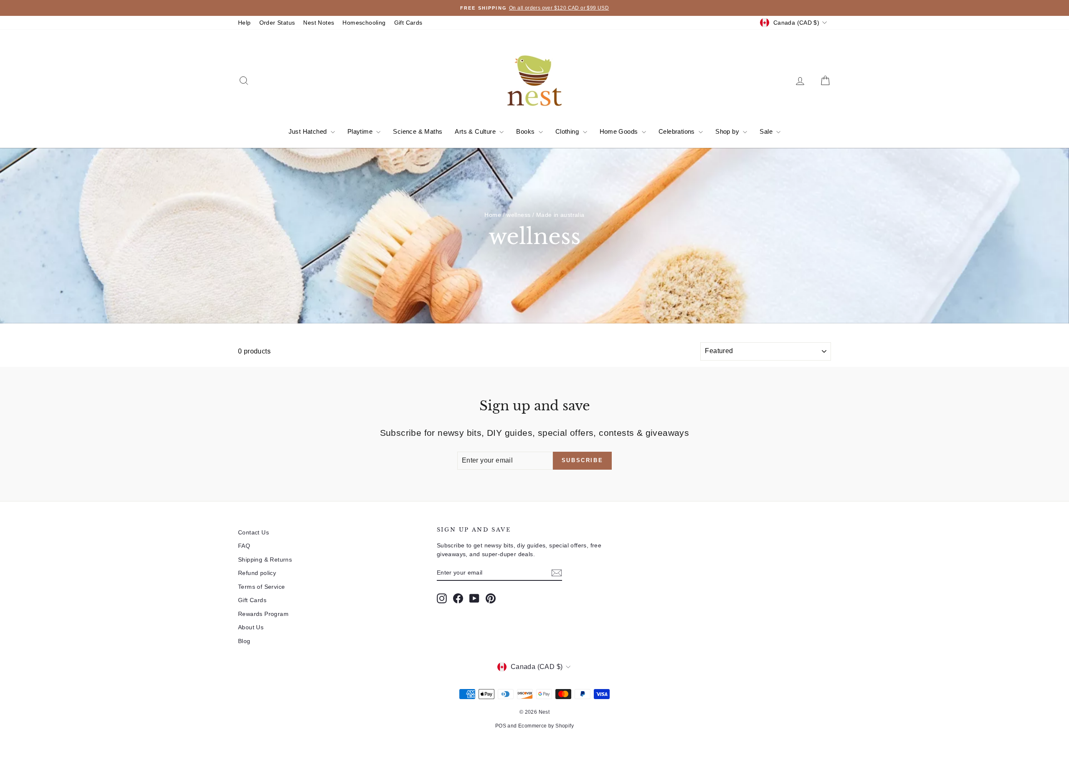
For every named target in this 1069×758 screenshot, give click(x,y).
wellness (518, 214)
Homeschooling (363, 22)
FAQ (244, 545)
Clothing (568, 131)
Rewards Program (263, 613)
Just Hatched (309, 131)
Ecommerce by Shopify (546, 726)
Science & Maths (417, 131)
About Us (250, 627)
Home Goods (620, 131)
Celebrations (678, 131)
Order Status (277, 22)
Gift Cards (408, 22)
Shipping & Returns (265, 559)
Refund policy (257, 573)
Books (526, 131)
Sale (767, 131)
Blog (244, 641)
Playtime (361, 131)
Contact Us (253, 532)
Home (492, 214)
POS (500, 726)
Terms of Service (261, 586)
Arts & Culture (476, 131)
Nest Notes (318, 22)
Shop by (728, 131)
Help (244, 22)
